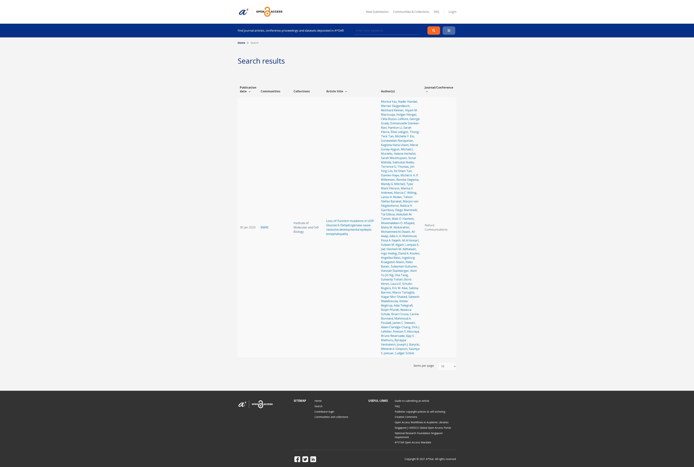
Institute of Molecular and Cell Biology (306, 227)
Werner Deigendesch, (395, 106)
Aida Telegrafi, (403, 305)
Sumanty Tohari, (392, 279)
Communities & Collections (411, 12)
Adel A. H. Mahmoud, (403, 236)
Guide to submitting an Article (412, 400)
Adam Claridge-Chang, (396, 327)
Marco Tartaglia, (403, 292)
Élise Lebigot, (400, 132)
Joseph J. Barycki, (408, 344)
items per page (424, 366)
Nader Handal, (408, 102)
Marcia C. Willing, (405, 193)
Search (318, 406)
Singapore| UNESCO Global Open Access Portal (423, 427)
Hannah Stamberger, (395, 271)
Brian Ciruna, (400, 314)
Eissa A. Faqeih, (391, 240)
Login (452, 12)
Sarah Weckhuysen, (394, 158)
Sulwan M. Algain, (393, 245)
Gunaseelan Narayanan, (397, 141)
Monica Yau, (389, 102)
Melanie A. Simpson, (395, 349)
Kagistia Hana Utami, (395, 145)
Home (241, 42)
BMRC (265, 227)
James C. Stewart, (404, 323)
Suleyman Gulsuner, (404, 266)
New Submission (377, 12)
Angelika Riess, (391, 258)
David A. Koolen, (409, 253)
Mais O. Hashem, (403, 219)
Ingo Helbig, (389, 253)
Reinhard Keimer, (393, 110)
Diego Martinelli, (406, 210)
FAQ (436, 12)
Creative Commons (406, 417)
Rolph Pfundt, (390, 310)
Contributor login (324, 411)
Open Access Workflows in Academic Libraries (422, 422)
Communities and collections (331, 417)
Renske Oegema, (407, 180)
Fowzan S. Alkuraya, (406, 331)
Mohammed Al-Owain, (396, 232)
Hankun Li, (395, 128)
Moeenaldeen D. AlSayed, (398, 223)
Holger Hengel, (406, 115)
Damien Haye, (390, 175)
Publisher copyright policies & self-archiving (420, 411)
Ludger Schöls (404, 353)
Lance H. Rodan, (392, 197)
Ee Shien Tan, (403, 171)
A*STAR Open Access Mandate (413, 442)
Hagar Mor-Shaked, (394, 297)
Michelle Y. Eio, (405, 136)
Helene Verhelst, (405, 154)
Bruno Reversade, (393, 336)
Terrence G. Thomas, (395, 167)
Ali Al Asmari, (410, 240)
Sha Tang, (402, 275)
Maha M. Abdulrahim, (395, 227)
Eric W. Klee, (400, 288)
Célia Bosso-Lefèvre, (395, 119)
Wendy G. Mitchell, (393, 184)
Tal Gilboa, (388, 214)
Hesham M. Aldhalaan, (402, 249)
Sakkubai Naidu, (404, 162)
